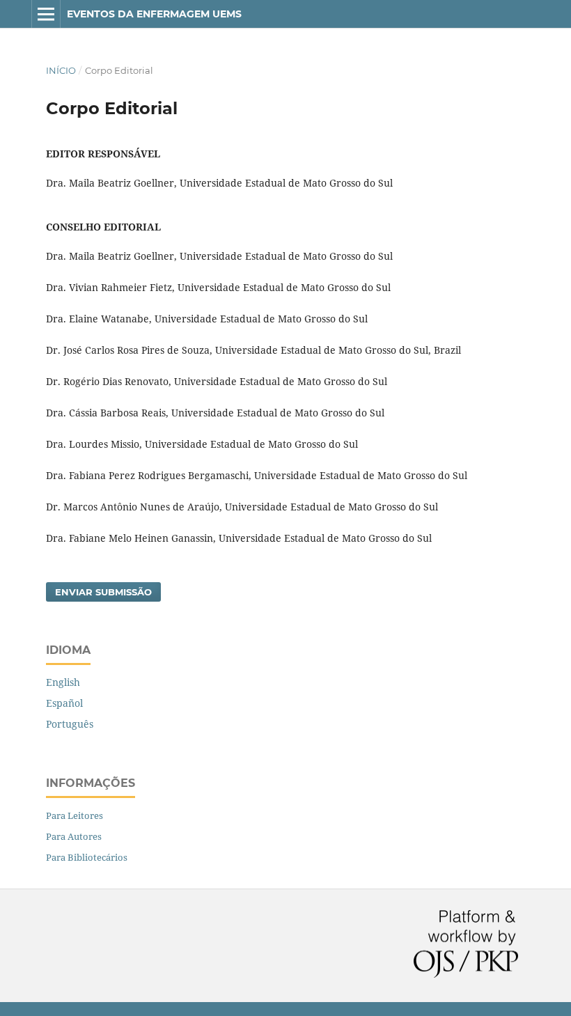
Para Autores (74, 836)
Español (64, 703)
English (63, 682)
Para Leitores (74, 815)
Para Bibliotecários (86, 857)
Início (61, 70)
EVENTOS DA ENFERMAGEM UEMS (154, 14)
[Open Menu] (46, 14)
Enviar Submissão (103, 591)
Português (69, 723)
